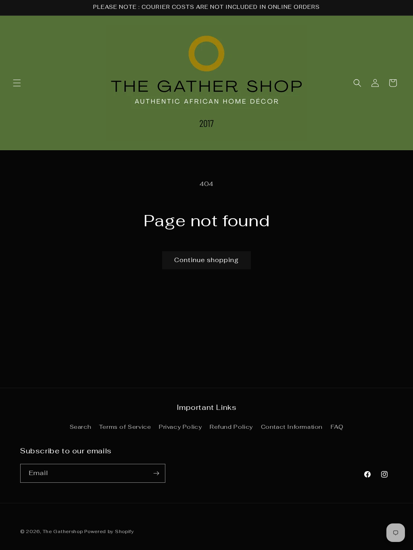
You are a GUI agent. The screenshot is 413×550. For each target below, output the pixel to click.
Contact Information (292, 426)
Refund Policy (231, 426)
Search (81, 426)
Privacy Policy (180, 426)
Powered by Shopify (109, 531)
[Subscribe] (156, 473)
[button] (17, 83)
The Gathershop (64, 531)
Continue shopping (206, 260)
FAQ (337, 426)
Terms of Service (125, 426)
